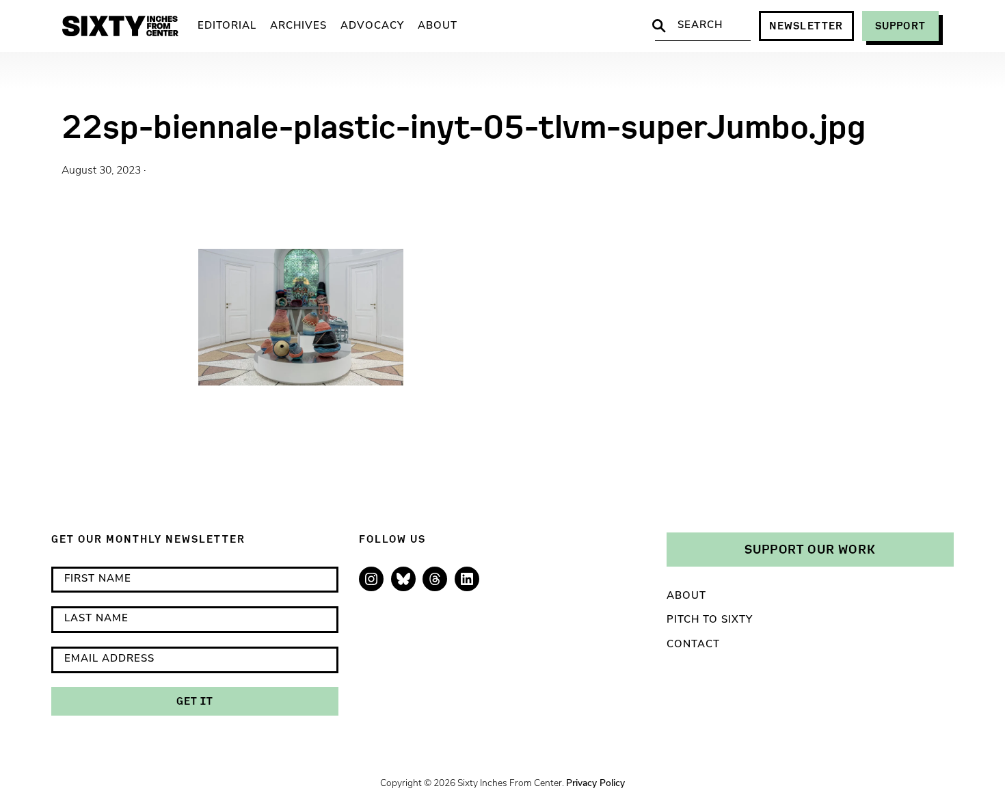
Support (900, 25)
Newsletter (806, 25)
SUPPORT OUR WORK (810, 548)
